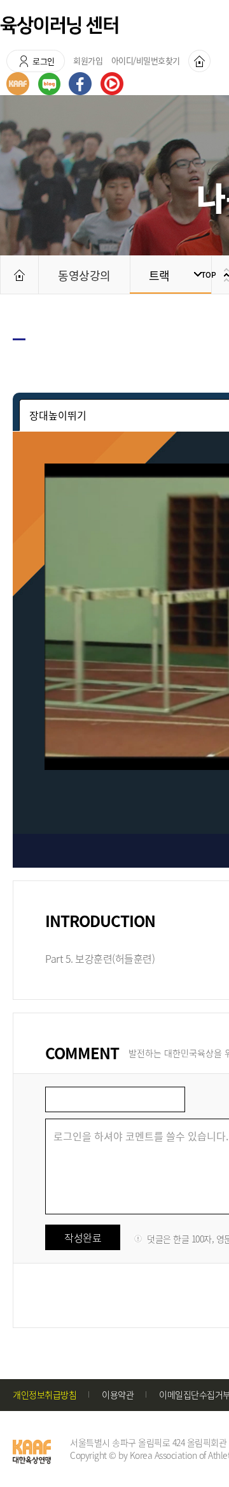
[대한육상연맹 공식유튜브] (112, 83)
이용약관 (118, 1394)
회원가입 (87, 60)
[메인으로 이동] (19, 274)
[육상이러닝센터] (59, 25)
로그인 (43, 61)
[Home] (199, 61)
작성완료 (82, 1237)
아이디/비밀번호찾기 (145, 60)
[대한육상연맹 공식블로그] (49, 84)
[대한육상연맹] (17, 83)
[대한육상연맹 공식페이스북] (80, 83)
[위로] (213, 274)
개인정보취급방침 (44, 1394)
